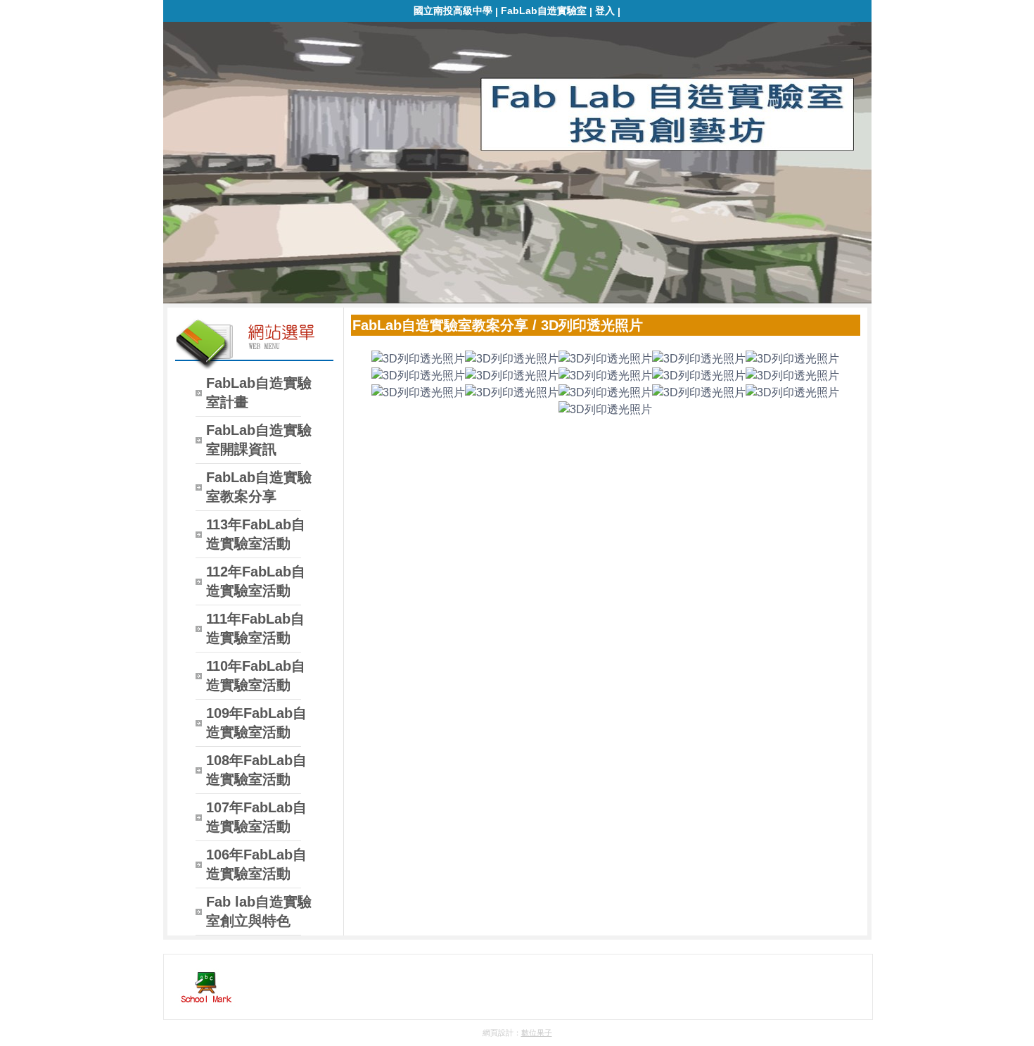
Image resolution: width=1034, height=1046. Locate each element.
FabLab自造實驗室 (544, 10)
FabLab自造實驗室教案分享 (440, 325)
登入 (605, 10)
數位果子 (536, 1032)
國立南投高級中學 (453, 10)
